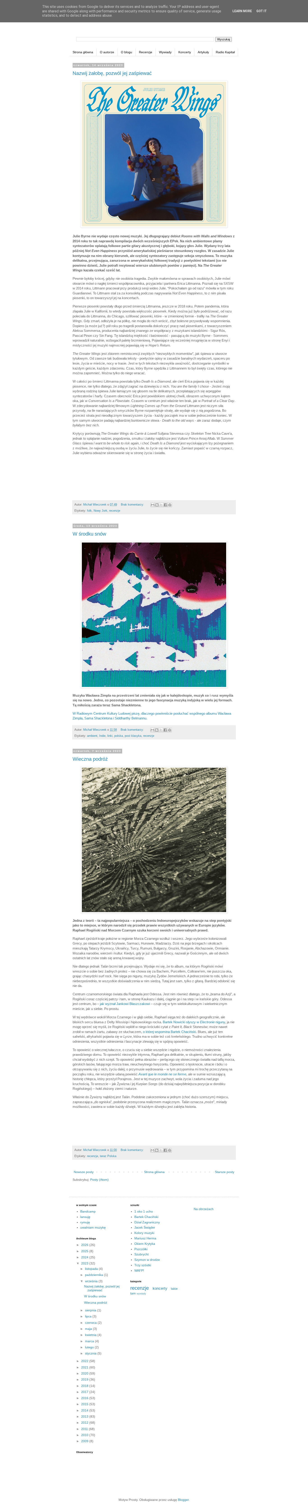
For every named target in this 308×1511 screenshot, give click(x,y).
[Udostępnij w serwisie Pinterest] (170, 505)
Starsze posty (224, 1172)
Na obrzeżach (204, 1209)
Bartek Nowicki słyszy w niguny (194, 1022)
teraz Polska (108, 1156)
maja (89, 1329)
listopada (92, 1269)
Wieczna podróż (90, 759)
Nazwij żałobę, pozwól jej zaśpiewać (112, 73)
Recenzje (145, 52)
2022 (85, 1361)
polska (118, 735)
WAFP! (139, 1270)
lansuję (85, 1217)
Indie (102, 735)
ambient (92, 735)
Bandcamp (88, 1211)
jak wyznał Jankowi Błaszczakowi (125, 1004)
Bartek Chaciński (146, 1217)
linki (110, 735)
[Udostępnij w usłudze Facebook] (165, 505)
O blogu (126, 52)
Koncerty (184, 52)
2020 (85, 1373)
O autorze (107, 52)
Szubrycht (141, 1254)
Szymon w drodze (147, 1259)
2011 (85, 1429)
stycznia (91, 1353)
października (94, 1275)
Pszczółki (140, 1249)
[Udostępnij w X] (161, 505)
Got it (261, 11)
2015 (85, 1404)
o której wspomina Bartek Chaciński (169, 1032)
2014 (85, 1410)
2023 (85, 1263)
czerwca (91, 1322)
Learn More (242, 11)
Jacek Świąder (144, 1227)
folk (89, 510)
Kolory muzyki (144, 1233)
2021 (85, 1367)
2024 (85, 1257)
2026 (85, 1245)
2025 (85, 1251)
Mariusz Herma (145, 1238)
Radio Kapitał (225, 52)
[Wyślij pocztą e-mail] (152, 505)
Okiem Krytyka (144, 1243)
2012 (85, 1422)
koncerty (160, 1288)
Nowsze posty (84, 1172)
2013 (85, 1416)
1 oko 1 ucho (143, 1211)
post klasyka (133, 735)
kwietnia (91, 1335)
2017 (85, 1392)
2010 (85, 1435)
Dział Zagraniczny (147, 1222)
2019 (85, 1379)
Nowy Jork (100, 510)
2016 (85, 1398)
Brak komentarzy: (133, 504)
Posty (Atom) (99, 1179)
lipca (88, 1316)
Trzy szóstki (142, 1265)
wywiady (141, 1293)
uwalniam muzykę (93, 1227)
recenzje (114, 510)
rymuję (85, 1222)
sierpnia (91, 1310)
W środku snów (89, 534)
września (92, 1281)
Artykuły (203, 52)
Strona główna (83, 52)
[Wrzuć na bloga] (157, 505)
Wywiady (165, 52)
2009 (85, 1441)
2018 (85, 1386)
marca (90, 1341)
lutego (90, 1347)
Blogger (183, 1500)
